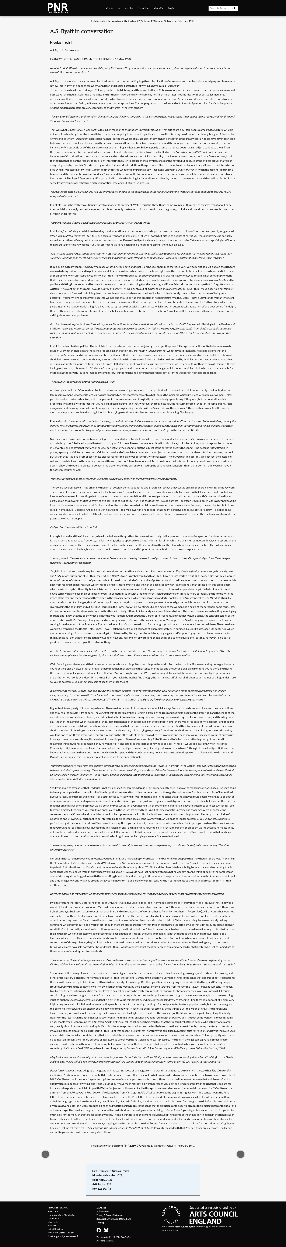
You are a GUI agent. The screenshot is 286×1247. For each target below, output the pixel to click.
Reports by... (99, 1179)
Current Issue (113, 8)
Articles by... (99, 1184)
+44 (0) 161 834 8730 (64, 1232)
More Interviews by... (104, 1175)
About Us (158, 8)
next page (240, 1154)
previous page (45, 1154)
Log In (171, 8)
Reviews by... (99, 1188)
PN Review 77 (132, 21)
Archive (129, 8)
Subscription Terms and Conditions (114, 1219)
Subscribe (143, 8)
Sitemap (101, 1222)
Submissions (103, 1211)
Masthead (101, 1207)
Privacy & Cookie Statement (110, 1215)
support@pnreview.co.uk (66, 1236)
